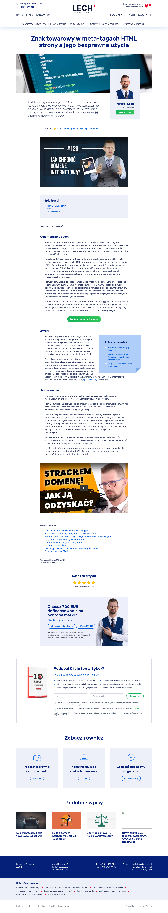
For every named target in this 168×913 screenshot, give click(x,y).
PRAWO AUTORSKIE (58, 24)
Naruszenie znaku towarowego (29, 894)
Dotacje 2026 (43, 15)
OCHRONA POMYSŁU (78, 24)
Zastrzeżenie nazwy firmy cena (112, 891)
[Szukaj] (151, 15)
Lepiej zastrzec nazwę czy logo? (58, 891)
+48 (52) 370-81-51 (108, 864)
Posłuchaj (37, 778)
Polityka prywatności (25, 906)
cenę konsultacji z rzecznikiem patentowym (78, 128)
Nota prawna (63, 906)
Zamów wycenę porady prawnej (84, 319)
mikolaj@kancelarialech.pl (30, 4)
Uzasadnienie (53, 212)
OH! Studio (147, 906)
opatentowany (90, 380)
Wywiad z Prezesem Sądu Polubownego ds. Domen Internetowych (119, 357)
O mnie (132, 15)
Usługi (19, 15)
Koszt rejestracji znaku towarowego (108, 887)
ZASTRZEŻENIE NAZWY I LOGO (34, 24)
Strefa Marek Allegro (56, 894)
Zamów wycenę (131, 778)
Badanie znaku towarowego (28, 887)
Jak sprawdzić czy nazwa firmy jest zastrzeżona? (66, 887)
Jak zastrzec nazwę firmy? (27, 891)
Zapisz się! (135, 696)
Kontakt (142, 15)
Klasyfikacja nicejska (85, 891)
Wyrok (50, 209)
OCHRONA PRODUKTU (110, 24)
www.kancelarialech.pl (142, 867)
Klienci (29, 15)
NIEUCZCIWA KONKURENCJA (134, 24)
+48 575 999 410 (26, 7)
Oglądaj (84, 778)
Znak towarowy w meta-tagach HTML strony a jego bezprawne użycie (84, 42)
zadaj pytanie (125, 112)
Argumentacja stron (56, 206)
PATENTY (94, 24)
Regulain (41, 906)
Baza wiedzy (116, 15)
